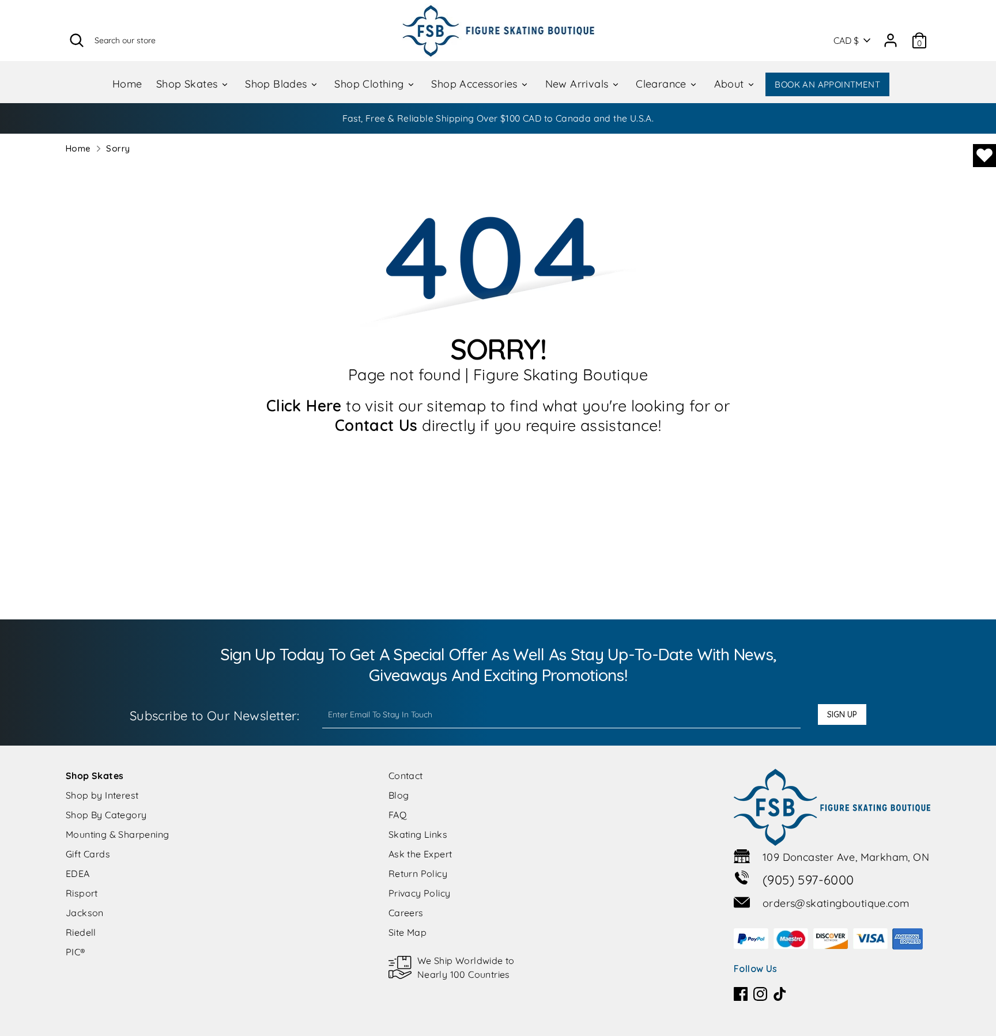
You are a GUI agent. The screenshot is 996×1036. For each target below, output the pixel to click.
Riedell (81, 932)
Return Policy (417, 873)
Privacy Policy (419, 893)
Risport (82, 893)
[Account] (890, 36)
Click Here (304, 405)
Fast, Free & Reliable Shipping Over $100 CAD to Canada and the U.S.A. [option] (498, 118)
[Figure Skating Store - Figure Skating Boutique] (498, 30)
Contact (405, 775)
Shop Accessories (475, 83)
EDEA (78, 873)
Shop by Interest (102, 795)
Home (127, 83)
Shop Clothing (370, 83)
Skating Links (417, 834)
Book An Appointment (827, 84)
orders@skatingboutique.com (836, 903)
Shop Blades (277, 83)
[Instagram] (760, 994)
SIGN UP (842, 714)
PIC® (76, 952)
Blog (398, 795)
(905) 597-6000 (808, 880)
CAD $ (846, 40)
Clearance (662, 83)
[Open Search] (77, 40)
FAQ (397, 815)
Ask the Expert (420, 854)
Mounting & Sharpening (117, 834)
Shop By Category (106, 815)
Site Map (407, 932)
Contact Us (376, 425)
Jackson (85, 912)
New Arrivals (578, 83)
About (730, 83)
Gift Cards (88, 854)
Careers (406, 912)
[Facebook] (741, 994)
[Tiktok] (780, 994)
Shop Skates (188, 83)
